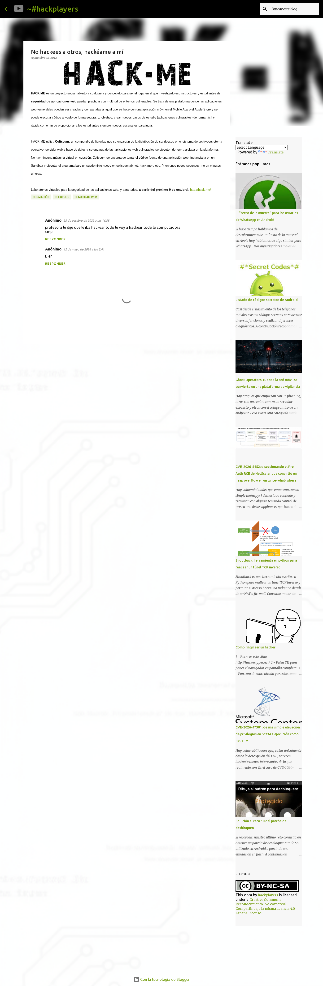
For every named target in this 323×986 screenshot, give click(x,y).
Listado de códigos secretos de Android (267, 300)
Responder (55, 239)
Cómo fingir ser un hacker (255, 647)
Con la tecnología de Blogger (164, 979)
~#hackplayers (52, 8)
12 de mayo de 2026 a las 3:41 (83, 249)
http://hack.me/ (200, 189)
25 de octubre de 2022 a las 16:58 (86, 220)
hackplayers (268, 895)
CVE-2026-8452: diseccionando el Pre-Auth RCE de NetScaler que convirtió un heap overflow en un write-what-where (266, 473)
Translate (276, 152)
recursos (62, 197)
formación (41, 197)
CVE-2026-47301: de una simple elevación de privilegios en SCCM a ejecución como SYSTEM (268, 734)
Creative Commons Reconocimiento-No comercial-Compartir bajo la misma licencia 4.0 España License (265, 906)
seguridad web (86, 197)
